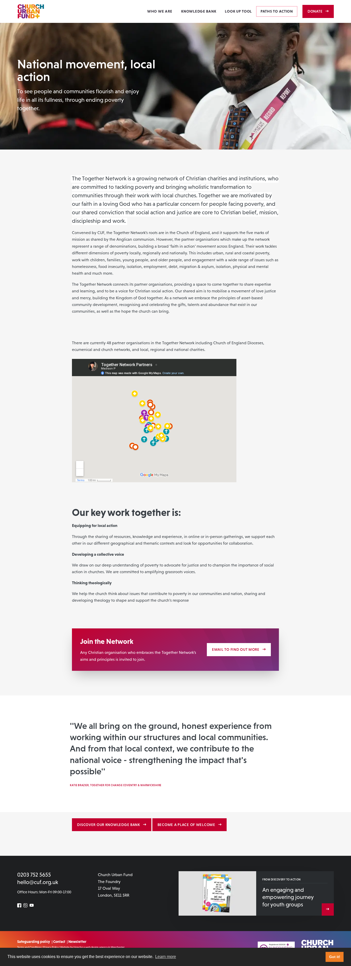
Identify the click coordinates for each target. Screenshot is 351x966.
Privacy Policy (51, 947)
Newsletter (77, 942)
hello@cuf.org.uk (37, 882)
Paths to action (277, 11)
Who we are (159, 11)
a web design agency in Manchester (104, 947)
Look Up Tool (238, 11)
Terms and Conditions (29, 947)
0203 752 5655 (34, 874)
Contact (59, 942)
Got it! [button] (334, 957)
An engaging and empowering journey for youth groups (287, 897)
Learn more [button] (165, 956)
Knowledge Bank (198, 11)
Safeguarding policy (33, 942)
